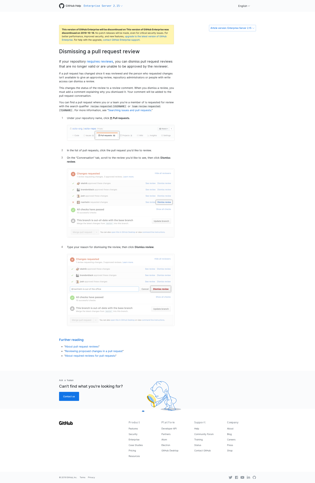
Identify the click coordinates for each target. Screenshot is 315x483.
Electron (165, 445)
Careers (231, 439)
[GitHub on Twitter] (230, 477)
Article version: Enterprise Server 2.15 (231, 28)
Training (198, 439)
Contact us (69, 396)
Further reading (71, 340)
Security (133, 434)
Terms (82, 477)
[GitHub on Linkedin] (248, 477)
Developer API (169, 428)
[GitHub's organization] (254, 477)
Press (230, 445)
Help (196, 428)
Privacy (91, 477)
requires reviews (100, 61)
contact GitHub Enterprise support (121, 39)
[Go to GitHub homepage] (66, 424)
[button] (103, 6)
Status (197, 445)
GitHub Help (73, 5)
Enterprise (134, 439)
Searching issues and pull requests (129, 110)
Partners (165, 434)
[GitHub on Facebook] (236, 477)
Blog (229, 434)
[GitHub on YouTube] (242, 477)
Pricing (132, 450)
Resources (134, 456)
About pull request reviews (81, 346)
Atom (164, 439)
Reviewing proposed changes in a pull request (94, 351)
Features (133, 428)
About (230, 428)
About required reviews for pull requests (90, 355)
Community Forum (204, 434)
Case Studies (136, 445)
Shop (230, 450)
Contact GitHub (202, 450)
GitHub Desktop (169, 450)
